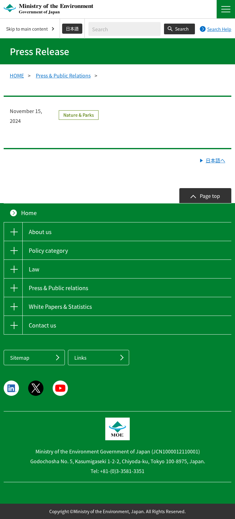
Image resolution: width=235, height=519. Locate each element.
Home (29, 213)
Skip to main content (27, 29)
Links (80, 357)
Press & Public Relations (63, 75)
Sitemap (19, 357)
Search (182, 29)
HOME (17, 75)
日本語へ (215, 160)
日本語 (72, 28)
